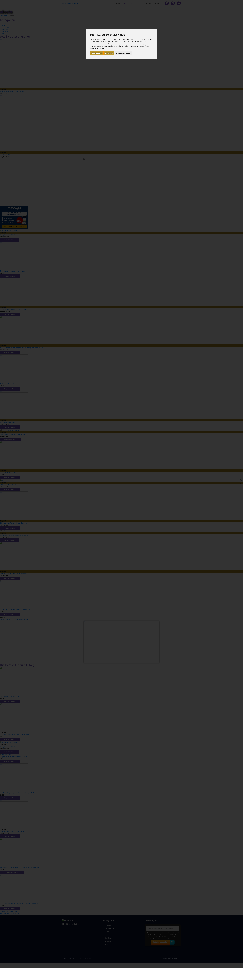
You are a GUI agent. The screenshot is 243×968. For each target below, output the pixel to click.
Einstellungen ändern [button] (123, 53)
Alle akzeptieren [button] (97, 53)
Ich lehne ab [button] (109, 53)
